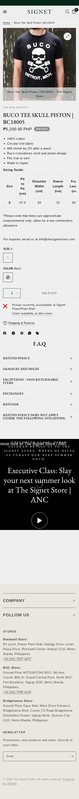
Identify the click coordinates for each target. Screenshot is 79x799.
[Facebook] (5, 333)
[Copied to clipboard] (38, 333)
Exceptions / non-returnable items (30, 381)
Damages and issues (21, 369)
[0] (73, 12)
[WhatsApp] (30, 333)
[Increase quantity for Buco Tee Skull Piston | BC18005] (17, 293)
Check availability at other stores (32, 313)
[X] (14, 333)
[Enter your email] (72, 756)
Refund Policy (16, 358)
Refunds (11, 404)
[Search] (67, 12)
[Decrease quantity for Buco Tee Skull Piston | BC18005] (6, 293)
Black (8, 277)
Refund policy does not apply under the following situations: (34, 416)
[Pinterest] (22, 333)
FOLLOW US (16, 615)
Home (6, 22)
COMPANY (14, 600)
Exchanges (13, 393)
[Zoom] (67, 36)
